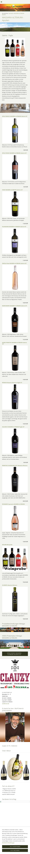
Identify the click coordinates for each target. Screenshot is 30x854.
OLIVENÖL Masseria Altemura (9, 585)
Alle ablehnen (15, 850)
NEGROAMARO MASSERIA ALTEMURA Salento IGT (14, 305)
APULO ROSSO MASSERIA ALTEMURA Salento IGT (14, 153)
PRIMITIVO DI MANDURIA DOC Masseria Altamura (14, 465)
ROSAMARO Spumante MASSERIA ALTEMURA (13, 504)
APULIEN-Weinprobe (7, 544)
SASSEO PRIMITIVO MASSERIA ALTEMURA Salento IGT (14, 343)
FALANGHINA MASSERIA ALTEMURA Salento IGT (14, 226)
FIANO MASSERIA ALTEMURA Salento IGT (12, 190)
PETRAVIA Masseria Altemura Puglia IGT (12, 382)
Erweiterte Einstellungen (8, 842)
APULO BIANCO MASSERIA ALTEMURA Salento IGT (14, 116)
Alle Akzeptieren (15, 846)
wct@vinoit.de (5, 703)
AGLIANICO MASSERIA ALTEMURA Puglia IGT (13, 427)
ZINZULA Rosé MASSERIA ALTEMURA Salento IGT (14, 263)
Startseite (11, 13)
